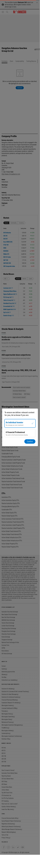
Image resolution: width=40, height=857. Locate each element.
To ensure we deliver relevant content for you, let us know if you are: (19, 413)
